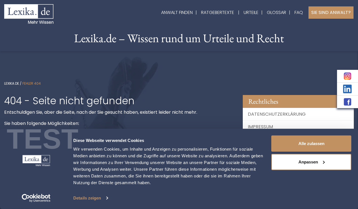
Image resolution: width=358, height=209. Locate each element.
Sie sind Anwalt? (331, 12)
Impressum (260, 127)
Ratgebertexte (217, 12)
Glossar (276, 12)
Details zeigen (87, 198)
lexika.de (11, 83)
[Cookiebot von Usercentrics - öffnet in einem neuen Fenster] (36, 198)
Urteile (251, 12)
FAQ (299, 12)
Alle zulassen (311, 143)
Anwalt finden (177, 12)
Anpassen (308, 161)
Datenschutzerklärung (277, 114)
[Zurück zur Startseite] (28, 13)
